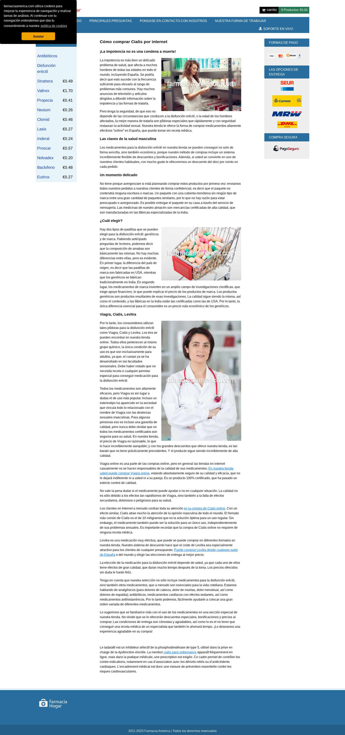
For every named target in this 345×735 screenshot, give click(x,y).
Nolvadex (45, 158)
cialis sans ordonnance (180, 652)
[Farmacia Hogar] (57, 703)
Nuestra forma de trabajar (240, 21)
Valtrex (43, 90)
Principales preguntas (110, 21)
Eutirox (43, 177)
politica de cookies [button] (54, 26)
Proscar (44, 148)
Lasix (41, 129)
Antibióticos (47, 56)
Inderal (43, 138)
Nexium (44, 110)
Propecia (45, 100)
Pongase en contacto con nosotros (173, 21)
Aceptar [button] (38, 36)
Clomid (43, 119)
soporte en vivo (278, 29)
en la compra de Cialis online (204, 508)
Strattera (45, 81)
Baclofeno (46, 167)
